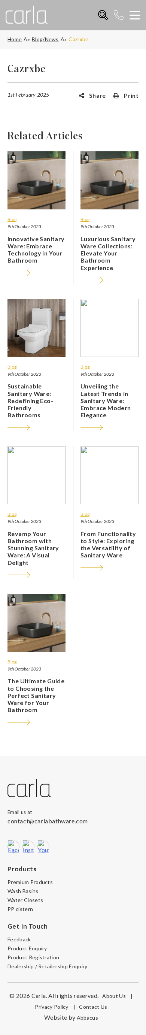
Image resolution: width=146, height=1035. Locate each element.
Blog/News (45, 39)
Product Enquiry (27, 948)
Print (131, 95)
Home (14, 39)
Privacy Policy (55, 1007)
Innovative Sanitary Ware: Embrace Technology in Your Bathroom (36, 249)
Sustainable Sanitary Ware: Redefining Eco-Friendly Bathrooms (30, 400)
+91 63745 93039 (121, 15)
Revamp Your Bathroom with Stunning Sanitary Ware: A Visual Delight (33, 548)
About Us (117, 996)
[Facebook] (13, 847)
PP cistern (20, 909)
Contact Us (93, 1007)
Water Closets (25, 900)
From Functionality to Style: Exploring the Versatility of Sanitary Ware (108, 544)
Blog (11, 219)
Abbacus (87, 1017)
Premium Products (30, 882)
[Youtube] (43, 847)
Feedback (19, 939)
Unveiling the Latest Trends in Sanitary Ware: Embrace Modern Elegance (105, 400)
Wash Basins (23, 891)
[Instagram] (28, 847)
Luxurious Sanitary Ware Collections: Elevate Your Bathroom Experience (108, 253)
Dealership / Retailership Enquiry (47, 966)
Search (103, 15)
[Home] (29, 788)
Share (97, 95)
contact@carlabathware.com (47, 820)
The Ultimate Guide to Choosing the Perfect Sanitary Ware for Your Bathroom (35, 695)
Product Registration (33, 957)
